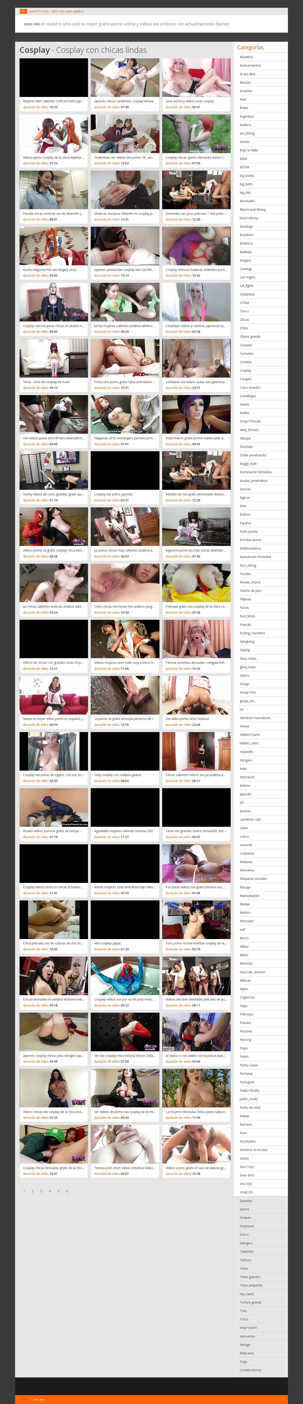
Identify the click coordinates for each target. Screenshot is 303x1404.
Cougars (246, 379)
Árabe (244, 108)
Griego (244, 684)
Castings (246, 269)
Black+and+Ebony (253, 209)
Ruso (243, 1133)
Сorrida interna (250, 1370)
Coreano (246, 345)
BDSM (244, 167)
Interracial (247, 777)
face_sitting (248, 565)
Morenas (246, 963)
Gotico (244, 675)
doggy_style (248, 463)
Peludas (245, 1023)
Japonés (245, 794)
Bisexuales (247, 201)
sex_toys (246, 1183)
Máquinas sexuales (253, 878)
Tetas (244, 1268)
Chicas (244, 319)
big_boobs (247, 175)
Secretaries (248, 1141)
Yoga (243, 1361)
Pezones (246, 1031)
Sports (244, 1209)
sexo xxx (32, 23)
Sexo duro (247, 1175)
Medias (245, 904)
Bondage (246, 226)
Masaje (245, 887)
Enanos (245, 514)
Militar (244, 946)
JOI (242, 802)
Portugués (247, 1082)
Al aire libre (248, 74)
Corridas (246, 362)
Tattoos (245, 1260)
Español (245, 523)
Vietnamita (247, 1336)
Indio (243, 768)
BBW (243, 159)
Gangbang (247, 641)
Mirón (244, 955)
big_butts (246, 184)
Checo (244, 311)
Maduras (246, 862)
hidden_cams (249, 743)
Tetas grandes (250, 1277)
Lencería (246, 845)
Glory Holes (248, 658)
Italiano (245, 785)
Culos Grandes (250, 387)
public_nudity (249, 1099)
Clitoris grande (250, 336)
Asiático (245, 125)
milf (242, 929)
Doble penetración (253, 455)
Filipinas (245, 599)
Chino (244, 328)
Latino (244, 836)
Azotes (245, 142)
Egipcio (245, 497)
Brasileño (246, 235)
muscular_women (252, 972)
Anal (243, 99)
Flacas (244, 607)
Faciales (245, 574)
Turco (244, 1319)
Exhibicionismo (250, 548)
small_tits (246, 1192)
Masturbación (250, 896)
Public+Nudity (250, 1090)
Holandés (246, 752)
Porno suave (249, 1065)
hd (241, 709)
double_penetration (254, 481)
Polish (244, 1056)
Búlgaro (245, 260)
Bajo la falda (249, 150)
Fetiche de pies (250, 591)
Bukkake (246, 252)
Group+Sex (248, 692)
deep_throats (249, 430)
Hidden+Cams (250, 735)
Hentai (244, 726)
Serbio (244, 1158)
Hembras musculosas (255, 718)
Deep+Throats (250, 421)
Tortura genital (250, 1302)
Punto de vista (250, 1107)
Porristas (246, 1073)
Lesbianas (247, 853)
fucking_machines (252, 633)
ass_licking (247, 133)
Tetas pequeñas (251, 1285)
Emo (243, 506)
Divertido (246, 447)
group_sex (247, 701)
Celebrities (247, 294)
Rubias (244, 1116)
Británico (246, 243)
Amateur (246, 91)
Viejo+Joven (248, 1327)
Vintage (245, 1345)
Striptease (247, 1226)
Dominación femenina (256, 472)
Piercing (245, 1040)
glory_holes (248, 667)
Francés (245, 624)
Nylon (244, 989)
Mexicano (247, 921)
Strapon (245, 1217)
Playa (244, 1048)
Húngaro (246, 760)
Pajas (244, 1006)
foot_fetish (247, 616)
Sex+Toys (247, 1167)
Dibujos (245, 438)
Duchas (245, 489)
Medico (245, 912)
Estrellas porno (250, 540)
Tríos (243, 1311)
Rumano (246, 1124)
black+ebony (249, 218)
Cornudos (247, 353)
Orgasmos (247, 997)
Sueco (244, 1234)
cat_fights (247, 286)
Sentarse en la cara (253, 1150)
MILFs (244, 938)
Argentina (247, 116)
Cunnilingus (248, 396)
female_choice (250, 582)
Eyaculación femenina (255, 557)
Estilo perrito (249, 531)
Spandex (246, 1201)
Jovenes (245, 811)
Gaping (245, 650)
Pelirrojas (246, 1014)
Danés (244, 404)
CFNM (244, 303)
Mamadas (247, 870)
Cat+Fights (247, 277)
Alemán (245, 82)
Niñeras (245, 980)
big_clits (245, 192)
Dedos (244, 413)
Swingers (246, 1243)
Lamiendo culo (250, 819)
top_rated (247, 1294)
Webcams (247, 1353)
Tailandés (247, 1251)
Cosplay (245, 370)
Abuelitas (246, 57)
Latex (244, 828)
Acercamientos (250, 65)
